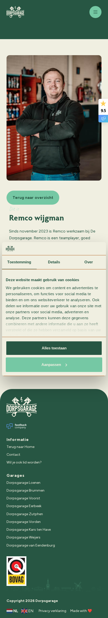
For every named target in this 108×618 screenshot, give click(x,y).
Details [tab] (54, 262)
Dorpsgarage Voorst (23, 498)
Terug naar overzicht (33, 197)
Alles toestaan (54, 348)
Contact (13, 454)
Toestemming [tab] (19, 262)
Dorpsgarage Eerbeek (24, 506)
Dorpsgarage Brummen (25, 490)
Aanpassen (51, 364)
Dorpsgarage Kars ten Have (29, 529)
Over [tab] (88, 262)
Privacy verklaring (52, 611)
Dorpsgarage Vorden (24, 522)
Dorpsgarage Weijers (23, 537)
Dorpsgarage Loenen (23, 483)
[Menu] (95, 12)
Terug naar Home (20, 447)
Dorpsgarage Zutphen (25, 514)
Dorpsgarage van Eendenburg (31, 545)
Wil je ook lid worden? (24, 462)
